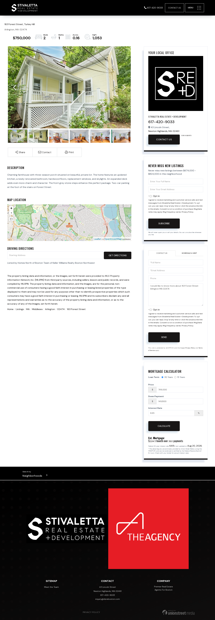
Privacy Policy (187, 212)
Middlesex (37, 309)
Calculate (164, 426)
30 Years (168, 377)
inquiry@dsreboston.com (107, 599)
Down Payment (156, 396)
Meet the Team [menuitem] (51, 587)
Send (164, 337)
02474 (61, 309)
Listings (20, 309)
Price (151, 384)
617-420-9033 (155, 7)
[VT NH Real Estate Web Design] (178, 612)
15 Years (181, 377)
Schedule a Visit (189, 253)
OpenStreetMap (113, 239)
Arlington (50, 309)
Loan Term (153, 377)
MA (28, 309)
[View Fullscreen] (11, 219)
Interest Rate (155, 408)
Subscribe (164, 223)
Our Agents (186, 135)
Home (10, 309)
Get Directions (118, 255)
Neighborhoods (32, 476)
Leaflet (97, 239)
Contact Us (174, 7)
